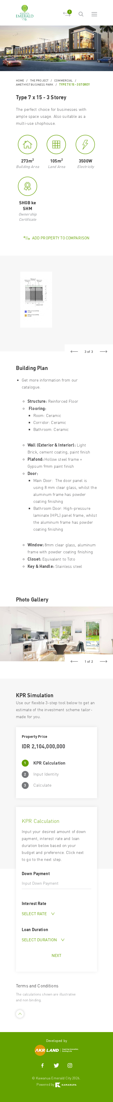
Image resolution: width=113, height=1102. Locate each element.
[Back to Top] (20, 1014)
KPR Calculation (49, 763)
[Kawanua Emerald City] (24, 13)
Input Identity (46, 774)
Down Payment (36, 873)
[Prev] (74, 351)
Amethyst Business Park (34, 84)
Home (20, 80)
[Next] (103, 351)
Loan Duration (35, 929)
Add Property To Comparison (61, 238)
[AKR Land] (56, 1050)
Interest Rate (34, 903)
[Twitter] (56, 1065)
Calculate (42, 785)
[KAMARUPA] (65, 1084)
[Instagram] (70, 1065)
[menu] (94, 14)
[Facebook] (42, 1065)
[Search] (81, 14)
